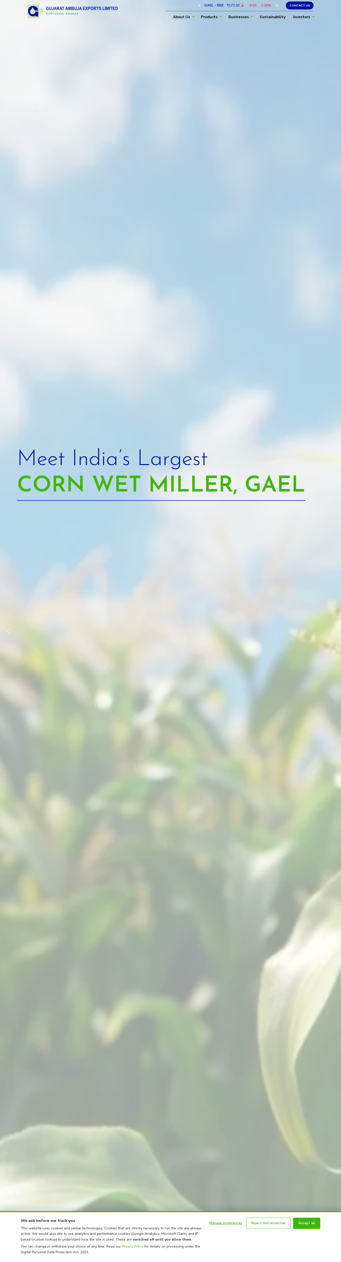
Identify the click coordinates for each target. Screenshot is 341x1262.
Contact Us (300, 5)
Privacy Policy (132, 1246)
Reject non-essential (268, 1223)
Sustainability (273, 17)
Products (209, 17)
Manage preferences (225, 1223)
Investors (301, 17)
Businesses (238, 17)
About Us (181, 17)
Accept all (306, 1223)
